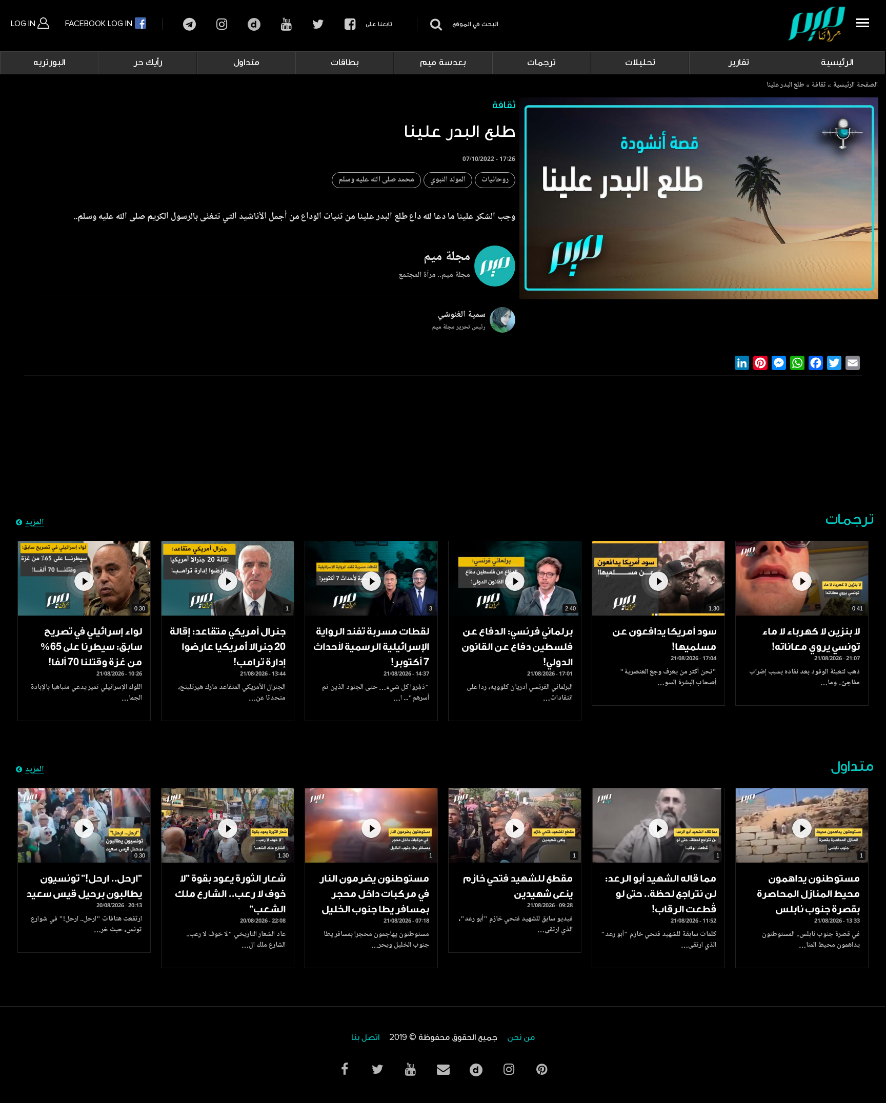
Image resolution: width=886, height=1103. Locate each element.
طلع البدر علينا (785, 85)
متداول (246, 62)
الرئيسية (837, 62)
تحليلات (640, 62)
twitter (318, 24)
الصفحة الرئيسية (855, 85)
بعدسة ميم (443, 62)
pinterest (541, 1069)
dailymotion (254, 24)
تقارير (738, 62)
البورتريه (49, 62)
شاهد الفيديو (802, 578)
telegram (189, 24)
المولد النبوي (448, 180)
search (434, 24)
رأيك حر (147, 62)
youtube (286, 24)
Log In (24, 23)
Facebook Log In (99, 23)
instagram (221, 24)
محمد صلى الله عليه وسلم (376, 180)
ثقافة (818, 85)
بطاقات (345, 62)
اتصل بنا (365, 1037)
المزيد (34, 523)
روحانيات (495, 180)
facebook (350, 24)
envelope (443, 1069)
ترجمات (541, 62)
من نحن (521, 1037)
